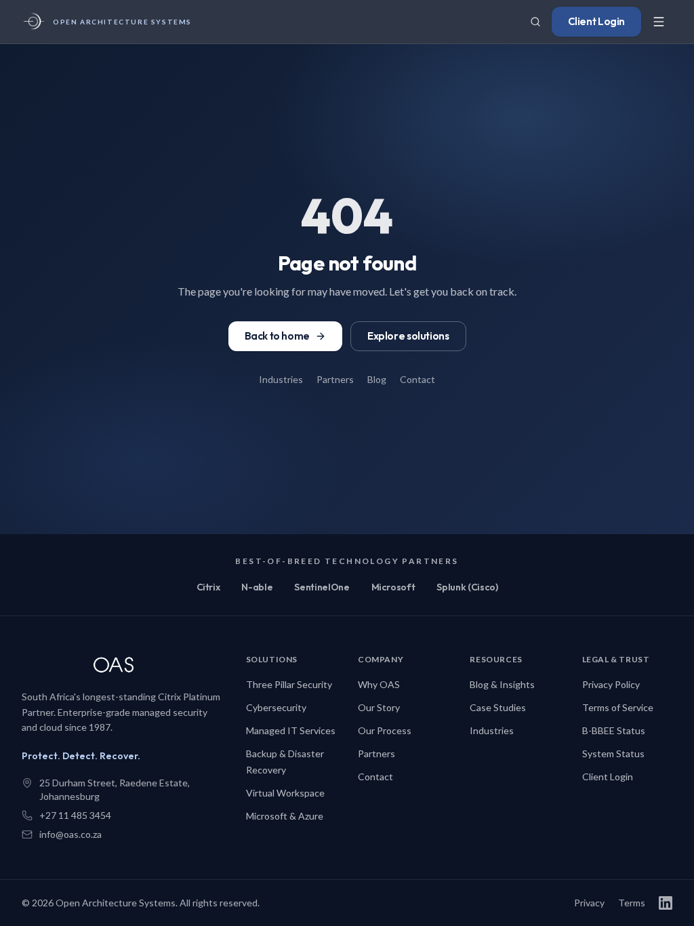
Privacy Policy (611, 684)
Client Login (596, 21)
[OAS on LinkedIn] (665, 903)
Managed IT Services (290, 730)
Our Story (379, 707)
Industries (281, 379)
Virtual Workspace (285, 793)
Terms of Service (617, 707)
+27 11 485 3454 (75, 815)
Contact (417, 379)
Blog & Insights (502, 684)
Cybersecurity (276, 707)
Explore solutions (408, 335)
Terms (631, 902)
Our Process (384, 730)
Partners (335, 379)
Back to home (277, 335)
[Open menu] (658, 21)
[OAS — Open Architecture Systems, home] (122, 666)
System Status (613, 753)
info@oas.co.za (70, 834)
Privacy (589, 902)
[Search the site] (535, 21)
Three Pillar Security (289, 684)
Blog (376, 379)
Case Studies (498, 707)
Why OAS (379, 684)
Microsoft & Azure (284, 816)
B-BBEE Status (613, 730)
